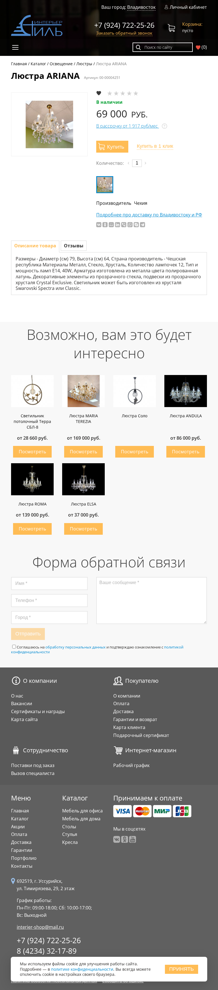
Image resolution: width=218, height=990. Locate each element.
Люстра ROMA (32, 504)
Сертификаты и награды (38, 711)
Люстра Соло (134, 415)
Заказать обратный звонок (124, 33)
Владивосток (141, 7)
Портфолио (24, 858)
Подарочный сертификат (141, 735)
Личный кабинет (188, 7)
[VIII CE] (104, 184)
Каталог (20, 819)
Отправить (28, 634)
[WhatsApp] (130, 224)
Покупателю (142, 680)
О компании (40, 680)
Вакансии (21, 703)
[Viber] (123, 224)
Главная (20, 811)
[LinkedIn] (117, 224)
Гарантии (21, 850)
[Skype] (136, 224)
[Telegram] (142, 224)
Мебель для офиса (82, 811)
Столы (69, 826)
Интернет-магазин (151, 750)
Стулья (69, 834)
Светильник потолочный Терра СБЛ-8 (32, 421)
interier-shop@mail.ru (40, 927)
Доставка (123, 711)
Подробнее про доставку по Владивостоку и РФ (149, 215)
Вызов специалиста (32, 773)
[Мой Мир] (111, 224)
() (203, 47)
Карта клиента (129, 727)
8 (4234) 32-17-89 (47, 951)
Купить (32, 452)
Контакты (21, 866)
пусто (192, 27)
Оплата (121, 703)
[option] (49, 124)
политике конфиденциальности (82, 969)
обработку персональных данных (75, 647)
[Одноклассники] (105, 224)
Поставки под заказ (32, 765)
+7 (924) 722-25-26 (124, 25)
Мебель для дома (81, 819)
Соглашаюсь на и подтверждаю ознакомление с (97, 649)
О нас (17, 696)
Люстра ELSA (83, 504)
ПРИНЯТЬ (181, 969)
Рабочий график (131, 765)
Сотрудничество (45, 750)
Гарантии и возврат (135, 719)
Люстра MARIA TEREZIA (83, 418)
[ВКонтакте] (98, 224)
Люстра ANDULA (186, 415)
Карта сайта (24, 719)
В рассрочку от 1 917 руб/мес (127, 126)
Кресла (70, 842)
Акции (18, 826)
